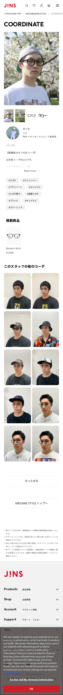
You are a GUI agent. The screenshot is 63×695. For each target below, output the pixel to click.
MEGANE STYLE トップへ (31, 503)
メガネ (13, 180)
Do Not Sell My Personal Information (31, 680)
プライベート (16, 187)
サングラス (32, 201)
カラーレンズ (16, 207)
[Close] (59, 632)
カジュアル (35, 187)
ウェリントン (30, 180)
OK (31, 689)
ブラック (14, 201)
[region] (31, 661)
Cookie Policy (11, 673)
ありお (26, 129)
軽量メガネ (34, 194)
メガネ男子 (15, 194)
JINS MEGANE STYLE (35, 14)
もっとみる (31, 480)
